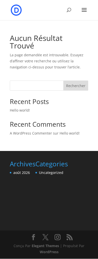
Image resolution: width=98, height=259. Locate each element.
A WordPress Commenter (31, 133)
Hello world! (20, 110)
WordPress (49, 251)
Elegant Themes (45, 245)
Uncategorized (51, 172)
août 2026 (21, 172)
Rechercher (75, 85)
